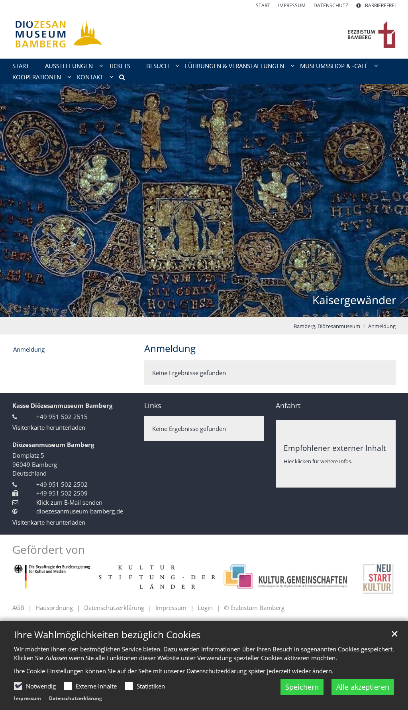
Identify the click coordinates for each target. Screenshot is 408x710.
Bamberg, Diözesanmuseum (327, 326)
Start (20, 66)
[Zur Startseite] (204, 34)
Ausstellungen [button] (69, 66)
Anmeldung (382, 326)
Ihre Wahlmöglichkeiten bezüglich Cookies (107, 635)
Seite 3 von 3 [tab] (218, 309)
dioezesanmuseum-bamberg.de (79, 511)
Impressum (27, 698)
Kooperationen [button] (36, 77)
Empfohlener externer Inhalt (335, 448)
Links (152, 405)
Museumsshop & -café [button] (334, 66)
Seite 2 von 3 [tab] (204, 309)
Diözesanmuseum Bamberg (53, 444)
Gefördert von (48, 550)
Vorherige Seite (16, 200)
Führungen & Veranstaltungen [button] (234, 66)
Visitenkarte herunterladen (48, 427)
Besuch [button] (157, 66)
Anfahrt (288, 405)
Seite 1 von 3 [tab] (190, 309)
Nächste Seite (392, 200)
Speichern (302, 687)
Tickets (119, 66)
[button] (119, 78)
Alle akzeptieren (362, 687)
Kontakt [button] (90, 77)
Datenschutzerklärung (75, 698)
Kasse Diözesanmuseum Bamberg (62, 405)
